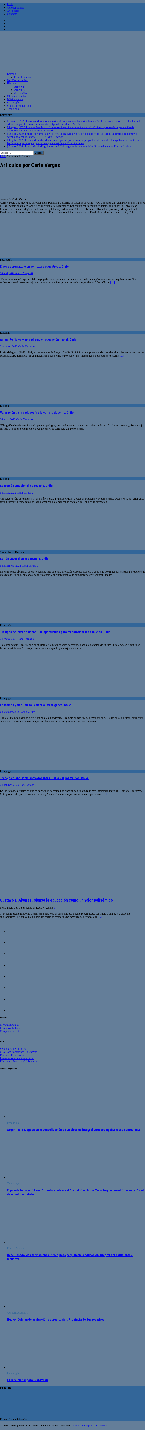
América (19, 86)
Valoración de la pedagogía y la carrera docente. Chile (37, 413)
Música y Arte (15, 99)
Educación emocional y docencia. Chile (26, 486)
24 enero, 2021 (8, 638)
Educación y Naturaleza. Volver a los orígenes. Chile (35, 705)
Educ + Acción (22, 77)
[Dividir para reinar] (14, 999)
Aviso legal (13, 10)
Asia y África (21, 92)
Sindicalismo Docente (19, 105)
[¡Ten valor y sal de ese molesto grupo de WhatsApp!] (14, 953)
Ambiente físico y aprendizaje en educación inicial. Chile (38, 340)
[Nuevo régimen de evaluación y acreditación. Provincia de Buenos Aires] (36, 1306)
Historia (11, 83)
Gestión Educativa (17, 80)
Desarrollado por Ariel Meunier (90, 1425)
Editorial (12, 73)
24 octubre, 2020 (9, 784)
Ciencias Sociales (9, 1024)
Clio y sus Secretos (10, 1031)
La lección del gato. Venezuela (27, 1380)
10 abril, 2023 (8, 273)
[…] (112, 282)
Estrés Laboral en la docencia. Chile (24, 559)
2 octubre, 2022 (9, 346)
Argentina (19, 89)
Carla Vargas (23, 273)
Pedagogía (13, 102)
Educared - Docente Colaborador (18, 1061)
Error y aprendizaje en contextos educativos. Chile (34, 266)
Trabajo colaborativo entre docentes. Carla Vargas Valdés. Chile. (44, 778)
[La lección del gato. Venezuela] (36, 1367)
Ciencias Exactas (16, 96)
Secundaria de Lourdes (13, 1048)
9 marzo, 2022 (8, 492)
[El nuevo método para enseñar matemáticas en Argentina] (14, 965)
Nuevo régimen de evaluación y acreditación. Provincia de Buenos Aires (55, 1320)
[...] (100, 916)
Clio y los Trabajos (10, 1027)
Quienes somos (15, 7)
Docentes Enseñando (12, 1055)
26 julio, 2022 (8, 419)
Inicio (10, 4)
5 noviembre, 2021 (10, 565)
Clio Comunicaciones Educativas (18, 1051)
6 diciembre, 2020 (10, 711)
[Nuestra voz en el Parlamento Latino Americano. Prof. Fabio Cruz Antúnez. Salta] (14, 976)
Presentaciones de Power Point (17, 1058)
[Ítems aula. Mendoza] (14, 987)
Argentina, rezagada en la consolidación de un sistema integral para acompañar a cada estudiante (73, 1130)
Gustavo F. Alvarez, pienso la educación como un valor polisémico (56, 900)
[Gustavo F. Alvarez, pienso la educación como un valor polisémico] (60, 892)
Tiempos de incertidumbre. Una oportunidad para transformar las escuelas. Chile (55, 632)
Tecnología (13, 108)
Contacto (12, 13)
